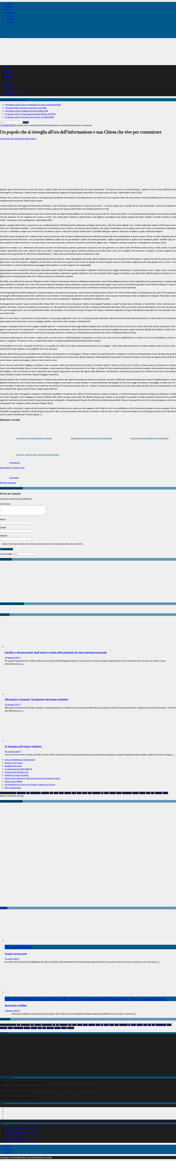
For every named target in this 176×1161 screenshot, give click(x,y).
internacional (96, 793)
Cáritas (56, 793)
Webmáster (20, 138)
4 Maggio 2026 (11, 1010)
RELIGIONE (9, 72)
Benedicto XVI (21, 793)
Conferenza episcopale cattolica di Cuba (22, 1128)
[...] (22, 663)
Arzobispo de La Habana (8, 793)
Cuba (51, 793)
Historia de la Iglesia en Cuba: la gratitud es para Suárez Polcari (32, 778)
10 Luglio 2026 (11, 958)
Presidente (135, 793)
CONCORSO (10, 91)
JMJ (102, 793)
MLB (149, 1025)
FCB (102, 1025)
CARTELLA (9, 85)
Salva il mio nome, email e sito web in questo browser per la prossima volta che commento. (42, 543)
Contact (8, 9)
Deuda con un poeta (14, 762)
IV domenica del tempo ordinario (23, 746)
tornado (165, 793)
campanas (37, 1025)
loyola (145, 1025)
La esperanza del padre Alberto (18, 769)
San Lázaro (158, 793)
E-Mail (3, 527)
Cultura (3, 908)
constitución (45, 793)
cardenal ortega (35, 793)
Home (7, 1146)
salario (148, 793)
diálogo (61, 793)
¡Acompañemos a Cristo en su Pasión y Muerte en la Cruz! (30, 784)
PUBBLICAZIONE (12, 94)
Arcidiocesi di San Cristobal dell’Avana (21, 1131)
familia (74, 793)
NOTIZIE (8, 69)
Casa (7, 66)
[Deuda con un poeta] (24, 940)
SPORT (8, 82)
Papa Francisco (127, 793)
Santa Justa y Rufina (13, 781)
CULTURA (9, 79)
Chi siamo (9, 3)
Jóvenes (106, 793)
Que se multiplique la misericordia (20, 759)
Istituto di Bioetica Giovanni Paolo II (20, 1141)
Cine (53, 1025)
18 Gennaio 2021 (7, 138)
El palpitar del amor (13, 765)
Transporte (70, 1028)
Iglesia (90, 793)
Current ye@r (6, 553)
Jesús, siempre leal (13, 787)
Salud (152, 793)
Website (3, 535)
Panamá (119, 793)
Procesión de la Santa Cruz (16, 772)
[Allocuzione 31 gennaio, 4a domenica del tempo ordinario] (24, 694)
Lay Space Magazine (14, 1135)
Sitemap (8, 6)
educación (67, 793)
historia (84, 793)
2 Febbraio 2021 (12, 657)
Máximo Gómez (161, 1025)
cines (57, 1025)
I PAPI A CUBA (11, 88)
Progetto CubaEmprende (16, 1138)
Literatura (112, 793)
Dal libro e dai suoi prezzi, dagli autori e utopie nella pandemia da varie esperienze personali (56, 652)
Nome (2, 519)
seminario (57, 1028)
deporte (79, 1025)
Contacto (9, 1152)
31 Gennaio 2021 (12, 704)
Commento (5, 503)
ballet (18, 1025)
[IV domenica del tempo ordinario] (24, 741)
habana (79, 793)
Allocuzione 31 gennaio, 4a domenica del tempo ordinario (36, 699)
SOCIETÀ (8, 76)
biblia (28, 793)
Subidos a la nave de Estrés (16, 775)
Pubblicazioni (10, 12)
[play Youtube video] (88, 854)
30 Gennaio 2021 (12, 751)
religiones (142, 793)
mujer (153, 1025)
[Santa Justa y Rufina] (24, 992)
